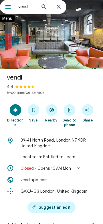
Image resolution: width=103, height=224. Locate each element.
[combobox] (27, 6)
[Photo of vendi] (51, 34)
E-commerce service (26, 92)
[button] (51, 168)
